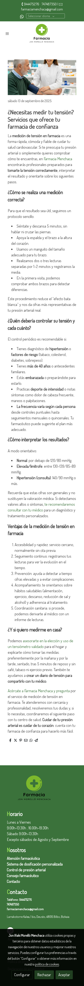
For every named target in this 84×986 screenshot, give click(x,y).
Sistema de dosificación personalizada (35, 864)
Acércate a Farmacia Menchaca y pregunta (39, 690)
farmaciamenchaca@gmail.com (42, 9)
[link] (42, 34)
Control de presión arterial (26, 869)
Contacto (13, 881)
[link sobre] (42, 791)
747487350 (49, 4)
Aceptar (64, 974)
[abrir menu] (7, 33)
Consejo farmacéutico (23, 875)
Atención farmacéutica (23, 858)
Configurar (22, 974)
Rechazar (44, 974)
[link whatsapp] (22, 16)
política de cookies (47, 964)
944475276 (31, 4)
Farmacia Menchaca (58, 158)
